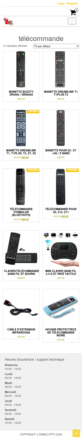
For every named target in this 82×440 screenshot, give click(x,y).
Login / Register (67, 3)
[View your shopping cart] (73, 13)
